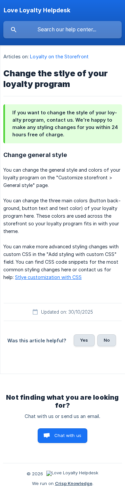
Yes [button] (84, 340)
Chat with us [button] (67, 435)
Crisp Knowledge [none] (73, 483)
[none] (37, 10)
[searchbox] (62, 29)
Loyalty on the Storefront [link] (59, 56)
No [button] (107, 340)
